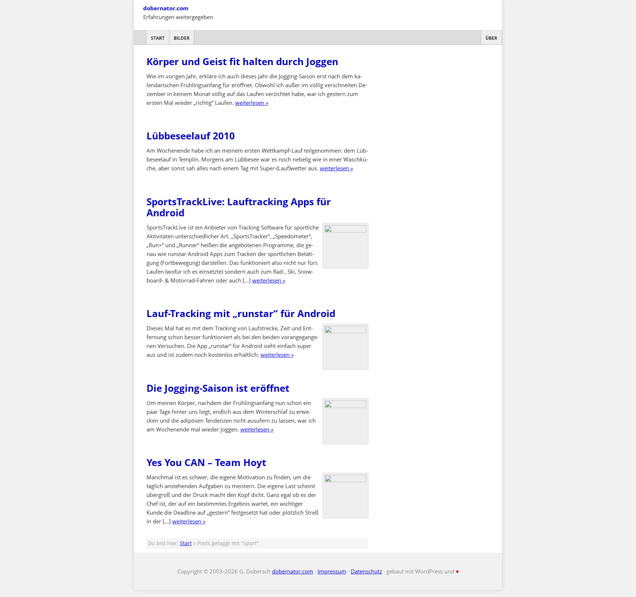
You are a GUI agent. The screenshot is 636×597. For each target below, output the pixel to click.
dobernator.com (165, 8)
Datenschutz (366, 571)
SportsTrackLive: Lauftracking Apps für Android (238, 207)
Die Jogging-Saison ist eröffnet (217, 388)
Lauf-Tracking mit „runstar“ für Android (240, 313)
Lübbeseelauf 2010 (190, 135)
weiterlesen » (251, 102)
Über (491, 38)
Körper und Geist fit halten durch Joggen (242, 61)
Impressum (332, 571)
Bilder (182, 38)
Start (158, 38)
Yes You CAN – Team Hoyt (206, 462)
